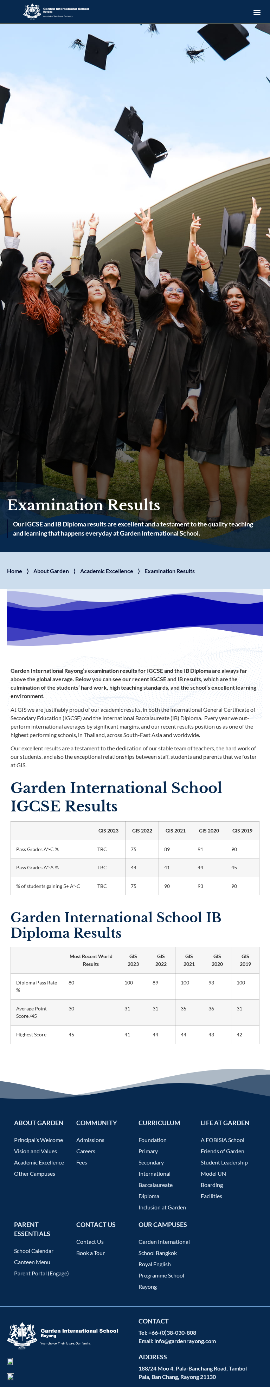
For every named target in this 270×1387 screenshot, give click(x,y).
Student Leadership (224, 1162)
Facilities (211, 1196)
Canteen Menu (32, 1262)
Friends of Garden (222, 1151)
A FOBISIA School (222, 1139)
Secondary (151, 1162)
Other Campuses (34, 1173)
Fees (81, 1162)
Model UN (213, 1173)
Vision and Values (35, 1151)
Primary (148, 1151)
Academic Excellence (106, 571)
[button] (257, 12)
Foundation (153, 1139)
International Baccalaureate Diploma (156, 1184)
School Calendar (33, 1250)
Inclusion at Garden (162, 1207)
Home (14, 571)
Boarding (212, 1184)
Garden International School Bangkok (164, 1247)
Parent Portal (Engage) (41, 1273)
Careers (85, 1151)
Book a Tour (90, 1252)
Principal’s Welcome (38, 1139)
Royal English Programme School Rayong (161, 1275)
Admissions (90, 1139)
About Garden (51, 571)
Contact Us (90, 1241)
